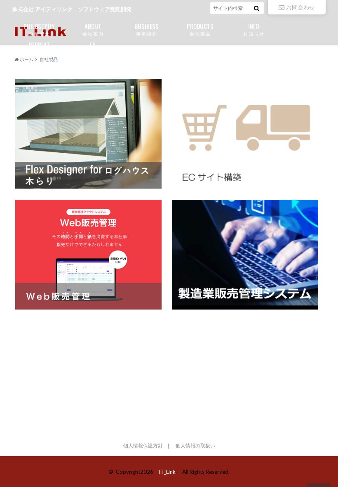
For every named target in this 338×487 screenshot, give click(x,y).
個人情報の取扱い (195, 446)
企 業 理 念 (39, 28)
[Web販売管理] (88, 255)
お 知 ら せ (253, 28)
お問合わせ (300, 7)
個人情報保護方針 (143, 446)
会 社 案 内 (92, 28)
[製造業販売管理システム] (245, 255)
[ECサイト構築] (245, 134)
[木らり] (88, 134)
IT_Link (167, 471)
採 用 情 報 (39, 47)
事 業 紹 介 (146, 28)
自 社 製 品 (200, 28)
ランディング (92, 47)
